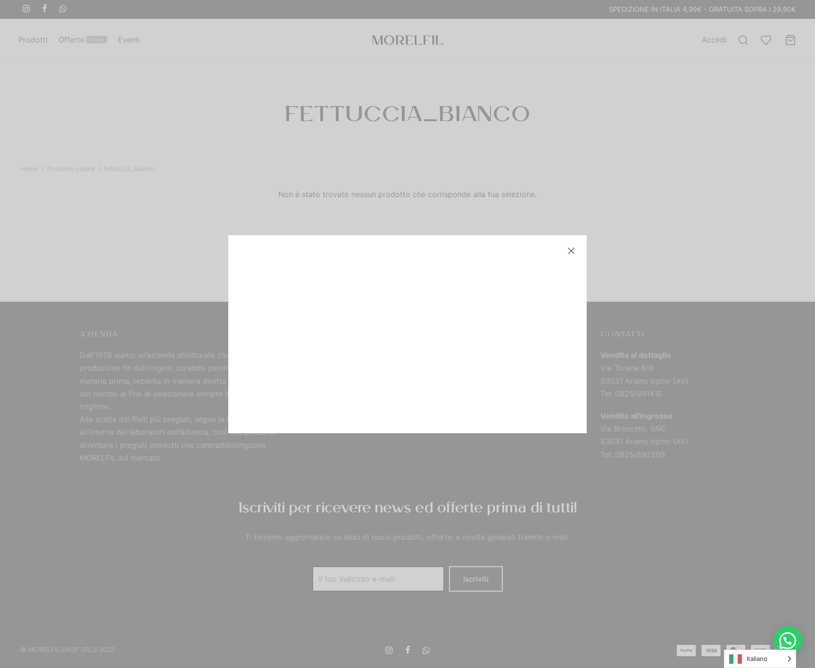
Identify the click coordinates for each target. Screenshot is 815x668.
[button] (787, 641)
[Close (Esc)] (571, 250)
